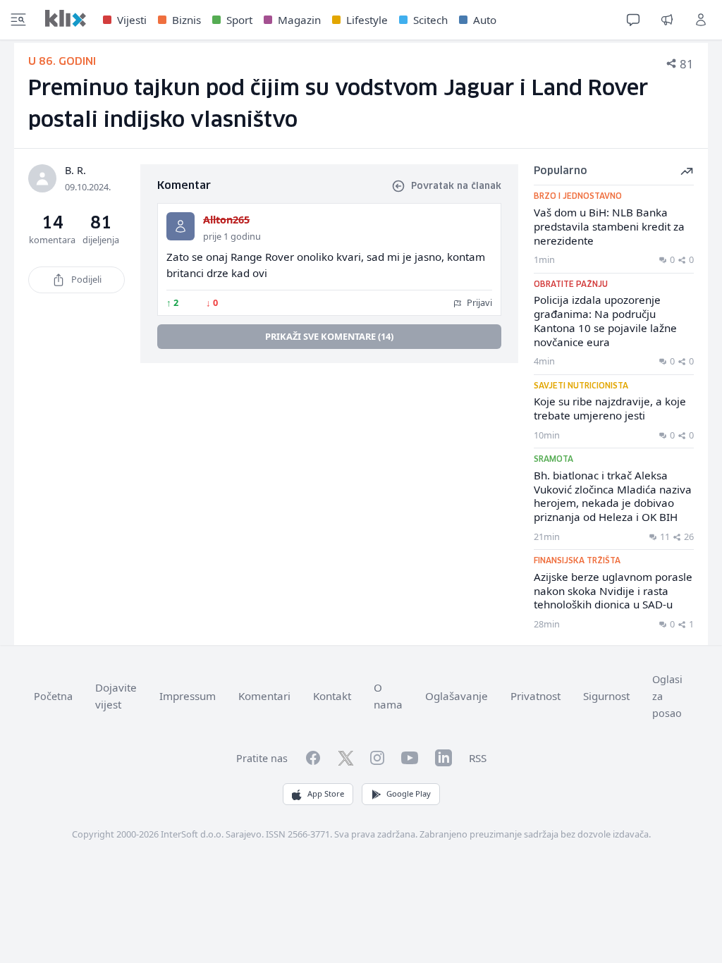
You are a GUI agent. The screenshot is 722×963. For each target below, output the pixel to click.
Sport (239, 20)
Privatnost (535, 696)
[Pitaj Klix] (633, 19)
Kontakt (332, 696)
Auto (484, 20)
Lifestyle (367, 20)
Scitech (430, 20)
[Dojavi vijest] (667, 19)
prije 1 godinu (232, 236)
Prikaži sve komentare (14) (329, 336)
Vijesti (132, 20)
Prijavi (478, 302)
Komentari (264, 696)
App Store (325, 793)
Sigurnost (606, 696)
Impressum (187, 696)
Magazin (299, 20)
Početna (53, 696)
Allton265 (226, 219)
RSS (478, 758)
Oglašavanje (456, 696)
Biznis (186, 20)
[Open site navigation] (18, 19)
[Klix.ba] (65, 18)
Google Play (408, 793)
